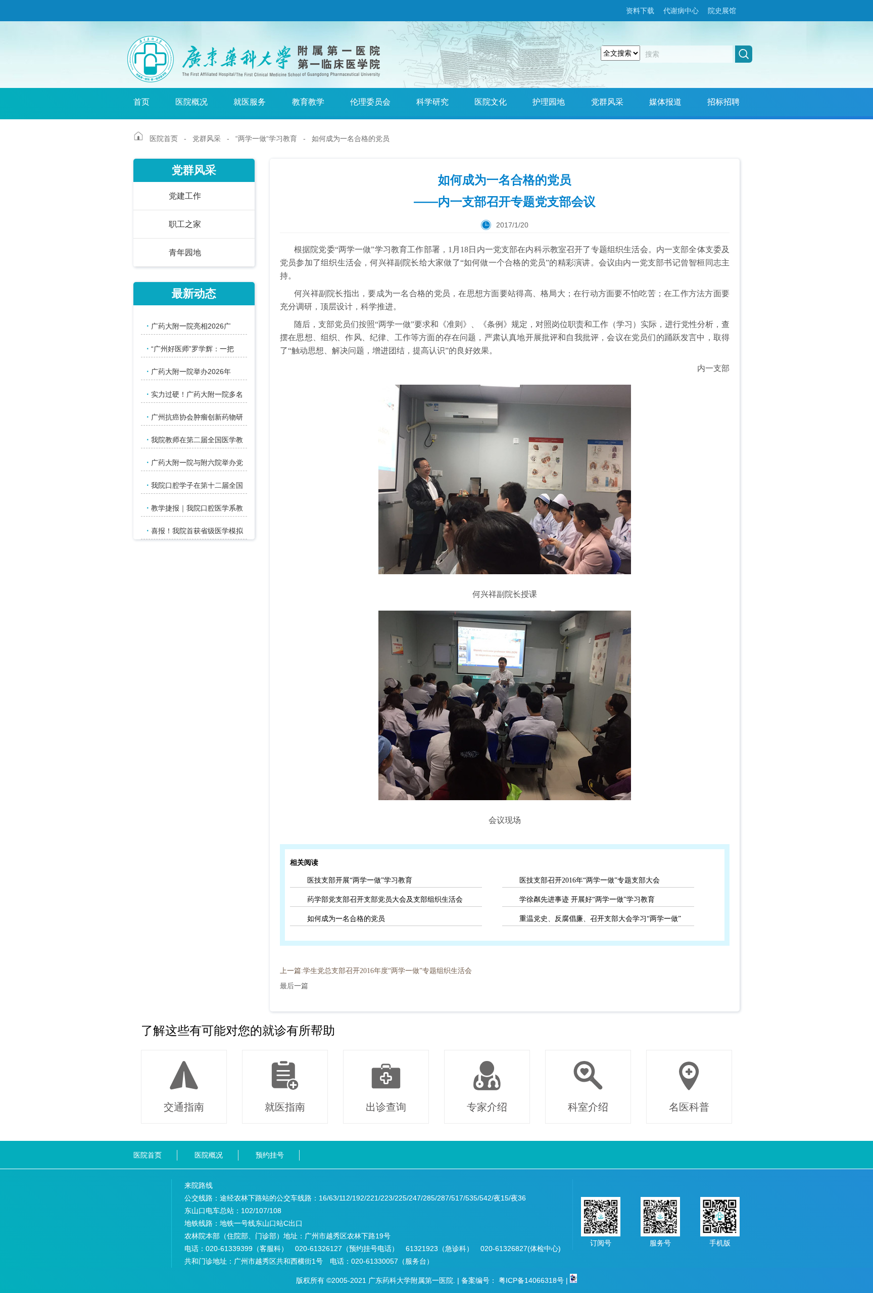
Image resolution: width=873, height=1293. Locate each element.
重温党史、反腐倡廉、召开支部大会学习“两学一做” (600, 918)
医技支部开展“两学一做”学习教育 (359, 880)
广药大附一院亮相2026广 (189, 325)
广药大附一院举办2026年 (189, 371)
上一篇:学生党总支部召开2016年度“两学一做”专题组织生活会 (376, 971)
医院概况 (191, 102)
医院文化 (490, 102)
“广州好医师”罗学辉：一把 (190, 348)
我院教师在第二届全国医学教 (195, 439)
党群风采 (607, 102)
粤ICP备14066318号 (531, 1280)
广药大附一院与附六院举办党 (195, 462)
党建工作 (185, 196)
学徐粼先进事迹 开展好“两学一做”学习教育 (587, 899)
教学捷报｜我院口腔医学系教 (195, 507)
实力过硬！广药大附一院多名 (195, 394)
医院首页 (164, 138)
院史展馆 (722, 11)
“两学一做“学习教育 (266, 138)
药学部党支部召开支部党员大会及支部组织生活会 (385, 899)
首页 (141, 102)
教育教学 (308, 102)
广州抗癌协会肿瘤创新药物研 (195, 416)
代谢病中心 (681, 11)
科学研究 (432, 102)
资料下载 (640, 11)
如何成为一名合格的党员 (346, 918)
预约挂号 (270, 1155)
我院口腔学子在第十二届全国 (195, 485)
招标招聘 (723, 102)
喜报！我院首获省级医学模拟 (195, 530)
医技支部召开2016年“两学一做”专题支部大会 (589, 880)
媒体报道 (665, 102)
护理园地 (548, 102)
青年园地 (185, 252)
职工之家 (185, 224)
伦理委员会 (370, 102)
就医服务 (249, 102)
